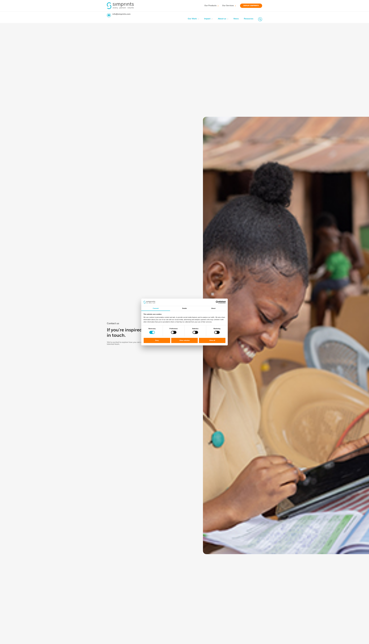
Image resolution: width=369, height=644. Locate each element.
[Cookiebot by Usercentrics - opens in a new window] (217, 302)
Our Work (192, 19)
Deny (157, 340)
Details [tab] (184, 308)
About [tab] (213, 308)
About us (222, 19)
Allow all (212, 340)
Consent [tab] (156, 308)
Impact (207, 19)
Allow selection (184, 340)
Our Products (210, 6)
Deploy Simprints (251, 5)
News (236, 19)
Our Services (228, 6)
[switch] (173, 332)
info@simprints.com (121, 14)
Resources (248, 19)
